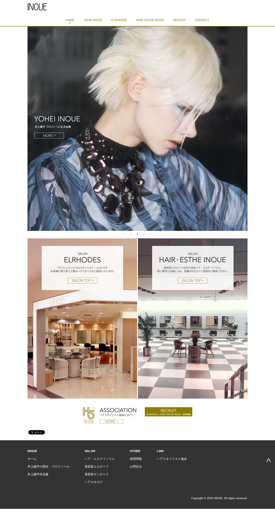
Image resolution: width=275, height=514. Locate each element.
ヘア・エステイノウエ (100, 458)
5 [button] (150, 234)
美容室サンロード (97, 474)
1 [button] (124, 234)
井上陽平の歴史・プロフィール (49, 466)
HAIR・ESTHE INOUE (150, 21)
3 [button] (137, 234)
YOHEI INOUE (93, 21)
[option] (138, 128)
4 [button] (144, 234)
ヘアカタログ (94, 482)
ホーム (32, 458)
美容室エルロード (97, 466)
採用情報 (136, 458)
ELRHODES (119, 21)
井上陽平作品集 (38, 474)
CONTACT (202, 21)
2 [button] (131, 234)
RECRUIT (179, 21)
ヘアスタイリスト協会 (172, 458)
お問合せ (136, 466)
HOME (70, 21)
